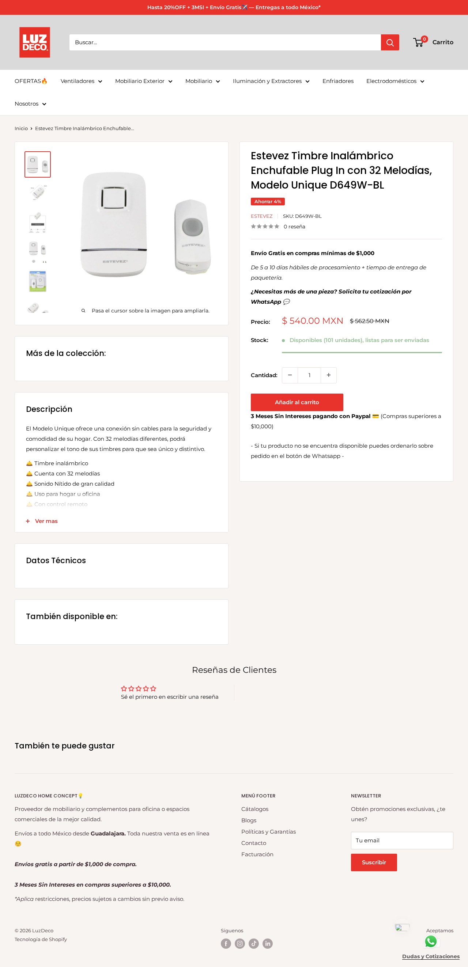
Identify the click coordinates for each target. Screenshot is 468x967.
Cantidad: (264, 374)
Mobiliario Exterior (140, 80)
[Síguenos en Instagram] (240, 943)
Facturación (257, 854)
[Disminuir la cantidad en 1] (290, 375)
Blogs (248, 820)
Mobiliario (198, 80)
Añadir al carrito (297, 401)
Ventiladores (77, 80)
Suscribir (374, 862)
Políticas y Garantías (268, 831)
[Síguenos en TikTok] (254, 943)
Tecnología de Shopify (41, 939)
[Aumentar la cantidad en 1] (328, 375)
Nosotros (26, 103)
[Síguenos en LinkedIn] (268, 943)
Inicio (21, 128)
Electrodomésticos (391, 80)
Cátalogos (254, 808)
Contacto (253, 842)
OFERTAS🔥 (31, 80)
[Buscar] (390, 42)
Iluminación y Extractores (267, 80)
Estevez (261, 216)
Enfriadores (338, 80)
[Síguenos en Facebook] (226, 943)
